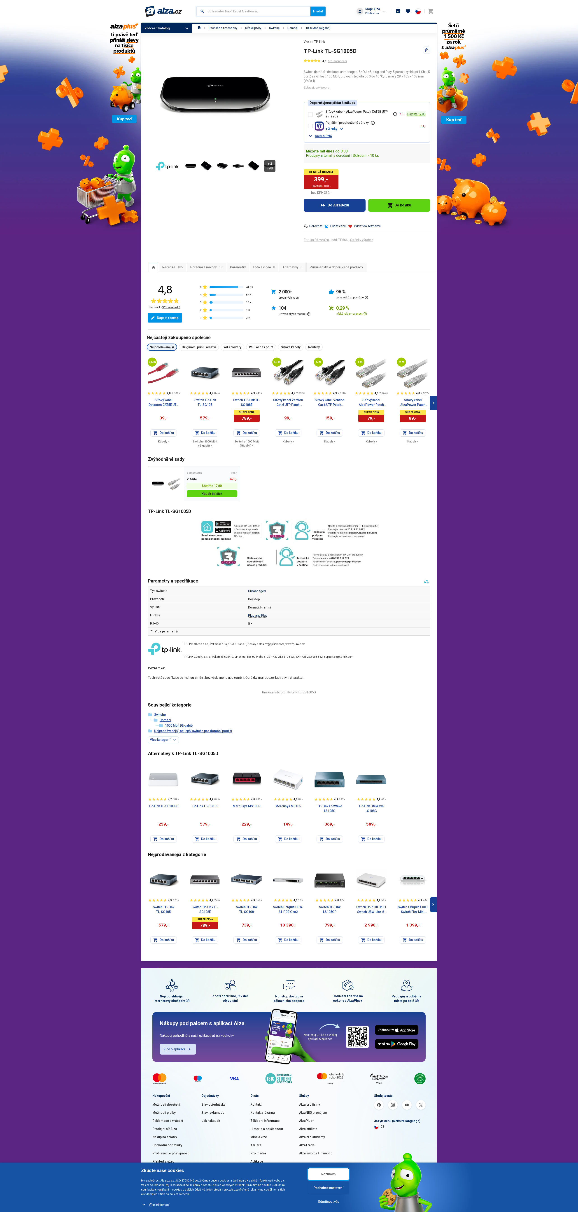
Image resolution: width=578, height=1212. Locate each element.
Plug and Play (257, 615)
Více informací (159, 1205)
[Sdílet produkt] (426, 50)
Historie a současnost (266, 1129)
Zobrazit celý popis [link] (316, 87)
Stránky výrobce (361, 240)
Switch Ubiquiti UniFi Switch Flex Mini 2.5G (413, 909)
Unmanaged (257, 591)
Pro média (258, 1153)
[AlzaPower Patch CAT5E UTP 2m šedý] (174, 483)
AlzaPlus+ (306, 1121)
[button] (371, 128)
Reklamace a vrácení (167, 1121)
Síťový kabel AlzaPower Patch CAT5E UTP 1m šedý (371, 402)
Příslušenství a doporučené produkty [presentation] (336, 267)
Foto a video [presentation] (264, 267)
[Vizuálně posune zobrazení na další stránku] (433, 403)
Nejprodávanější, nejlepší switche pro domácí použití (193, 731)
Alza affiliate (308, 1129)
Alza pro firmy (309, 1104)
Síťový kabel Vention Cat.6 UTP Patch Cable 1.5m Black (288, 402)
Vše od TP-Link (314, 42)
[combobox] (253, 11)
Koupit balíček (212, 494)
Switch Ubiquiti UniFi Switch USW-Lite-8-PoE (371, 909)
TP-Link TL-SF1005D (163, 806)
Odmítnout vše (328, 1201)
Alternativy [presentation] (292, 267)
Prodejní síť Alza (164, 1129)
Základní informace (265, 1121)
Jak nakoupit (210, 1121)
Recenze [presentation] (172, 267)
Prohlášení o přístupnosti (170, 1153)
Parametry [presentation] (238, 267)
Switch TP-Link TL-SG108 (246, 909)
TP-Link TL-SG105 (205, 806)
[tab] (153, 267)
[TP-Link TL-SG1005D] (158, 483)
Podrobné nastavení (328, 1188)
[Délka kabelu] (152, 362)
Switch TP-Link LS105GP (329, 909)
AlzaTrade (307, 1145)
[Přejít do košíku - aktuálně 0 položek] (430, 11)
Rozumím (328, 1174)
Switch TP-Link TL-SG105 (205, 402)
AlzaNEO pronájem (313, 1112)
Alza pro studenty (312, 1137)
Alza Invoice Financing (316, 1153)
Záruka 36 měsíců (316, 240)
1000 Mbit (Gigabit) (318, 28)
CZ (382, 1126)
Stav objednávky (213, 1104)
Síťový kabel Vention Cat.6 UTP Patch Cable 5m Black (330, 402)
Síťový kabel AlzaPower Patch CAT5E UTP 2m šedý (412, 402)
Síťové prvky (253, 28)
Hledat (318, 11)
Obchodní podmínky (167, 1145)
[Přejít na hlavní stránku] (163, 11)
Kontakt (255, 1104)
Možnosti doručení (166, 1104)
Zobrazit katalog (157, 28)
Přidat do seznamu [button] (367, 226)
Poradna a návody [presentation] (206, 267)
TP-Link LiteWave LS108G (371, 808)
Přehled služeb (163, 1161)
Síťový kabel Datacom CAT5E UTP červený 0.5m (163, 402)
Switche (274, 28)
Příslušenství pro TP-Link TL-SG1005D (289, 692)
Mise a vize (258, 1137)
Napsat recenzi (168, 318)
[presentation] (153, 267)
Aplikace (256, 1161)
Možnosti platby (164, 1112)
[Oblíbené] (408, 11)
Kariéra (255, 1145)
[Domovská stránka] (199, 27)
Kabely (163, 441)
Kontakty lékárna (262, 1112)
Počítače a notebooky (223, 28)
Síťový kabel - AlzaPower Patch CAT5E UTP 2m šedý (357, 114)
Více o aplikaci (174, 1049)
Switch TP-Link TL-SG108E (246, 402)
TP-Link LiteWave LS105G (329, 808)
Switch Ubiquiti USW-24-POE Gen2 (288, 909)
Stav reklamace (212, 1112)
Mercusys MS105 (288, 806)
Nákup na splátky (164, 1137)
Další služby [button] (323, 136)
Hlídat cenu (338, 226)
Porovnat (315, 226)
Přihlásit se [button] (372, 13)
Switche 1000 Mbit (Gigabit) (205, 443)
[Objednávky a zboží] (398, 11)
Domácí (292, 28)
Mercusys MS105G (247, 806)
